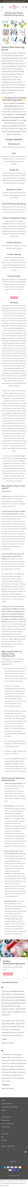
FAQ (3, 1137)
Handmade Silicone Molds (9, 1107)
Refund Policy (6, 1120)
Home (3, 1100)
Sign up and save (8, 1146)
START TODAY (14, 297)
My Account (5, 1133)
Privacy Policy (6, 1127)
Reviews (4, 1110)
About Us (4, 1140)
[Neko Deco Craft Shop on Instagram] (25, 1151)
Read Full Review (8, 1043)
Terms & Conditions (8, 1123)
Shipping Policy (6, 1117)
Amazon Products (7, 1103)
